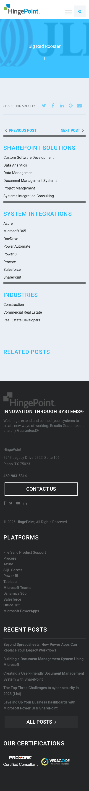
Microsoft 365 (14, 231)
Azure (8, 223)
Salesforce (12, 269)
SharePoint (12, 277)
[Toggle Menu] (68, 12)
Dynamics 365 (14, 593)
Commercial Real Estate (22, 312)
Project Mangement (19, 188)
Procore (9, 262)
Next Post (70, 130)
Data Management (18, 173)
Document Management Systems (30, 180)
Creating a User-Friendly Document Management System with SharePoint (43, 676)
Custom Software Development (28, 157)
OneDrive (10, 239)
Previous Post (23, 130)
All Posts (39, 722)
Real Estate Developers (21, 320)
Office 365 (11, 605)
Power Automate (16, 246)
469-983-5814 (15, 476)
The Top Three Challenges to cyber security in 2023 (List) (41, 691)
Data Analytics (15, 165)
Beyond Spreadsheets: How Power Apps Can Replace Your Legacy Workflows (40, 647)
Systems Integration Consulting (28, 196)
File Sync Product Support (24, 552)
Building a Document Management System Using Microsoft (43, 662)
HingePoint (25, 522)
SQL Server (12, 570)
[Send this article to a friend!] (79, 105)
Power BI (10, 254)
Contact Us (41, 489)
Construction (13, 304)
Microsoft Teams (17, 588)
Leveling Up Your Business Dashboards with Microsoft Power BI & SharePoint (39, 705)
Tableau (10, 582)
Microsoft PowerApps (21, 611)
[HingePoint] (21, 9)
